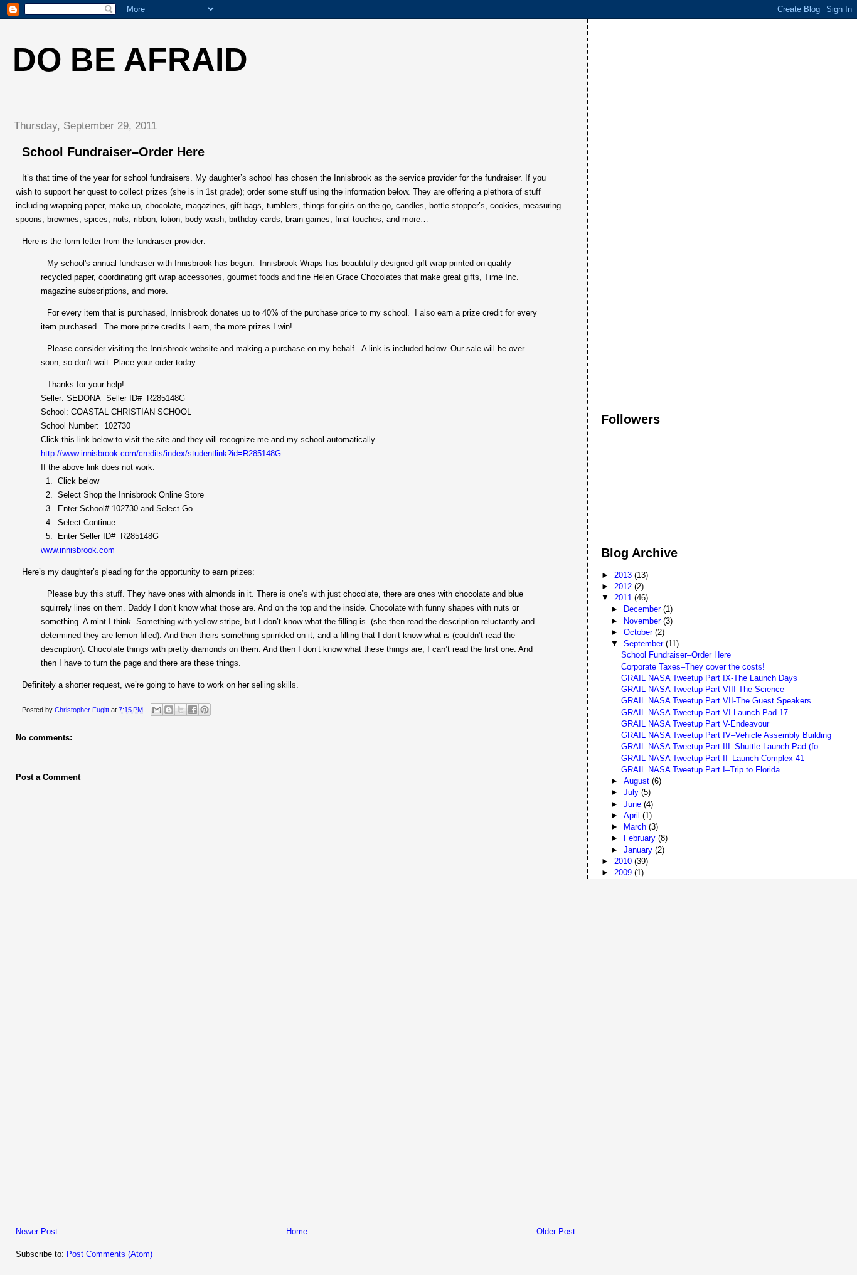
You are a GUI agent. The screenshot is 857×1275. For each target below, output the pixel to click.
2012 (624, 586)
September (645, 643)
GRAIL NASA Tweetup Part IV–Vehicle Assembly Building (726, 735)
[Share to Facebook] (192, 709)
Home (296, 1231)
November (643, 621)
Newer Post (37, 1231)
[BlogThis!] (168, 709)
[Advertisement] (97, 1138)
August (638, 781)
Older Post (555, 1231)
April (633, 815)
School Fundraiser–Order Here (676, 654)
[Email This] (157, 709)
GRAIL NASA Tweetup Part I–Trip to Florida (700, 769)
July (632, 792)
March (636, 826)
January (639, 850)
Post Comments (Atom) (109, 1254)
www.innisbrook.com (78, 550)
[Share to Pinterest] (204, 709)
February (641, 838)
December (643, 609)
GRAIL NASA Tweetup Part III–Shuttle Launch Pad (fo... (723, 746)
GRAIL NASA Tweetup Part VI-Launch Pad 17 (704, 712)
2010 (624, 861)
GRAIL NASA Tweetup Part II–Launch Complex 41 (712, 758)
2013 (624, 575)
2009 (624, 872)
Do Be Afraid (130, 59)
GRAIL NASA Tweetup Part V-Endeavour (695, 723)
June (634, 804)
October (639, 632)
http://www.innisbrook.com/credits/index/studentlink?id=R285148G (161, 453)
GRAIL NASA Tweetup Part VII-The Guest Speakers (716, 700)
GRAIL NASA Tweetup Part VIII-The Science (702, 689)
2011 (624, 597)
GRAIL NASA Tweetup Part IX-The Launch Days (709, 678)
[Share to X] (180, 709)
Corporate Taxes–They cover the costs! (693, 666)
